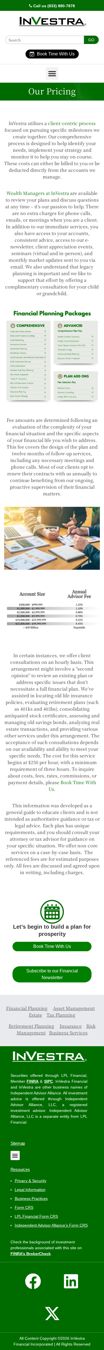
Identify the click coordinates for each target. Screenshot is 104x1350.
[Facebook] (33, 1281)
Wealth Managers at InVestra (37, 193)
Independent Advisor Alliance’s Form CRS (51, 1225)
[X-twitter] (52, 1313)
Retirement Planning (31, 1026)
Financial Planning (26, 1008)
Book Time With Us (56, 54)
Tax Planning (61, 1015)
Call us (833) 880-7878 (53, 6)
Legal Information (30, 1189)
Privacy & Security (30, 1180)
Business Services (68, 1032)
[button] (52, 73)
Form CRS (24, 1207)
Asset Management (74, 1008)
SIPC (48, 1081)
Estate (35, 1015)
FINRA (33, 1081)
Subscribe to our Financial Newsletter (52, 974)
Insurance (71, 1026)
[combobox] (44, 40)
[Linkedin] (71, 1281)
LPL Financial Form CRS (36, 1216)
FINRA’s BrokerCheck (31, 1253)
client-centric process (72, 123)
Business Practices (31, 1198)
